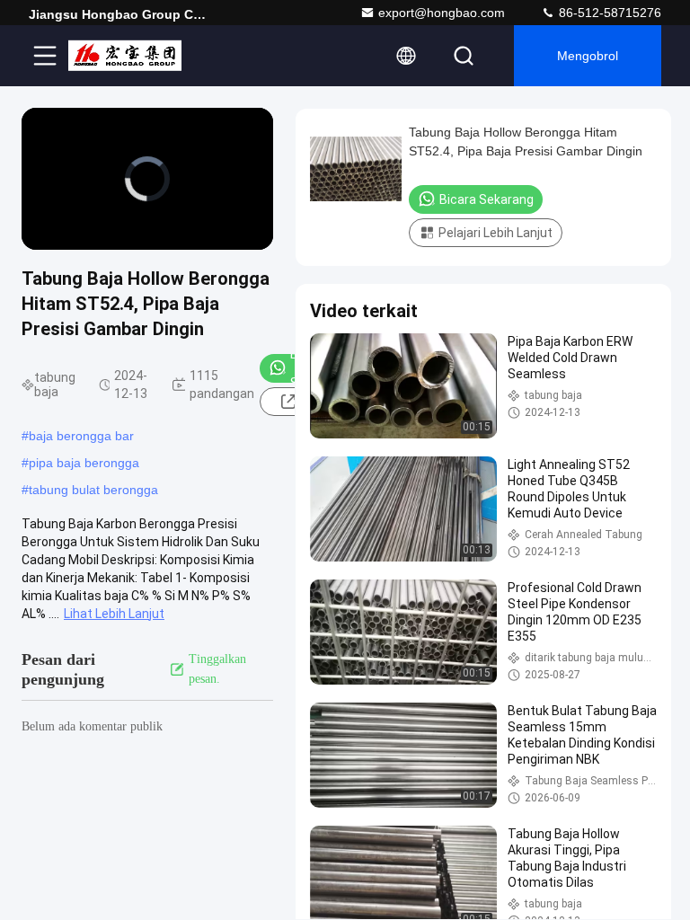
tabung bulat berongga (93, 489)
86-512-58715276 (608, 12)
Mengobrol (587, 56)
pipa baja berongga (84, 463)
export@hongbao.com (441, 12)
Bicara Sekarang (486, 199)
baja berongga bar (81, 436)
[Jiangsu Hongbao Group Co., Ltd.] (124, 55)
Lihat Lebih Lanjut (114, 613)
